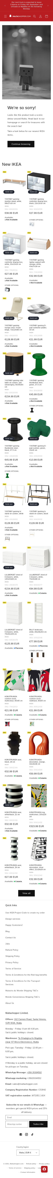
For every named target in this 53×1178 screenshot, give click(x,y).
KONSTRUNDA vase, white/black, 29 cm (13, 866)
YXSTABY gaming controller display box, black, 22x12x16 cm (38, 201)
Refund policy (31, 1164)
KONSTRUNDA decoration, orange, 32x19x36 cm (37, 762)
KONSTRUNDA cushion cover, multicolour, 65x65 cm (14, 699)
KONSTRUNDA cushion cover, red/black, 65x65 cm (37, 699)
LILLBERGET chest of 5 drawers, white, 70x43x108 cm (13, 632)
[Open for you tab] (44, 1169)
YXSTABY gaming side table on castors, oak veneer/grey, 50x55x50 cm (14, 384)
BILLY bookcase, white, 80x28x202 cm (37, 631)
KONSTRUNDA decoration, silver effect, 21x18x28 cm (37, 867)
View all (26, 893)
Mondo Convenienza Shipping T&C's (22, 997)
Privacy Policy (11, 962)
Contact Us (10, 937)
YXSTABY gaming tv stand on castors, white (14, 512)
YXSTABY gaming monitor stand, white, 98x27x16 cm (13, 201)
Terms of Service (13, 968)
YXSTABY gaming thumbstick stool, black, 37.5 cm (12, 448)
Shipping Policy (12, 956)
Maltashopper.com (16, 1164)
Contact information (28, 1172)
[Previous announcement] (5, 6)
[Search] (35, 16)
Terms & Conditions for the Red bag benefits (26, 975)
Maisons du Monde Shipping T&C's (21, 990)
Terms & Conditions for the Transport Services (22, 982)
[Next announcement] (48, 6)
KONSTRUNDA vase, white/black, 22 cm (13, 813)
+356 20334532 (34, 1072)
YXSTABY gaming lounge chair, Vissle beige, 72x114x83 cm (13, 328)
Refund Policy (11, 950)
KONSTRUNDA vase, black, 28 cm (13, 761)
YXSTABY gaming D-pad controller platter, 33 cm (38, 328)
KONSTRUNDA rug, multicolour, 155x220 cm (37, 814)
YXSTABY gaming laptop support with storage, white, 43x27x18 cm (37, 263)
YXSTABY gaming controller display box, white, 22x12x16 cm (14, 262)
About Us (9, 1003)
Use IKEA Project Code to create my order (25, 913)
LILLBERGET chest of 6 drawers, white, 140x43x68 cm (13, 577)
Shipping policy (29, 1168)
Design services (12, 919)
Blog (7, 931)
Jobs (7, 944)
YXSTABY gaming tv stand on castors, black (38, 512)
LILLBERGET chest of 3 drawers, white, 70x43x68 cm (38, 577)
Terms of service (15, 1168)
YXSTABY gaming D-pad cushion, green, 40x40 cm (37, 448)
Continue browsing (21, 144)
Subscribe (38, 1124)
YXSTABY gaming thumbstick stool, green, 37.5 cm (36, 383)
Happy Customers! (14, 925)
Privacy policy (44, 1164)
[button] (5, 16)
